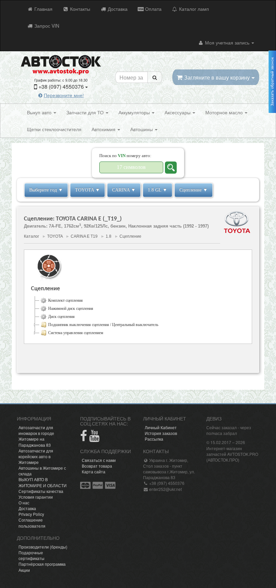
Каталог (31, 236)
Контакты (79, 8)
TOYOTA (55, 236)
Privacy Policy (31, 514)
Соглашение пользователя (32, 522)
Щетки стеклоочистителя (54, 129)
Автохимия (104, 129)
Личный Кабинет (161, 427)
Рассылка (154, 439)
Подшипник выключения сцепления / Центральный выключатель (103, 324)
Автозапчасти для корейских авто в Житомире (36, 456)
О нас (24, 502)
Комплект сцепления (65, 300)
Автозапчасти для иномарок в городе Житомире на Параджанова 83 (36, 435)
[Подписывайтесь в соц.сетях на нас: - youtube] (94, 438)
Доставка (117, 8)
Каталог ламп (193, 8)
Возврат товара (97, 466)
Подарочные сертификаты (31, 555)
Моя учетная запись (227, 42)
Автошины (142, 129)
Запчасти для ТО (85, 112)
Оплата (153, 8)
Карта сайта (93, 471)
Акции (24, 570)
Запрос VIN (46, 25)
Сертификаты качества (41, 491)
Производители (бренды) (43, 547)
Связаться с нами (99, 460)
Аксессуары (178, 112)
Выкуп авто (40, 112)
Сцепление (130, 236)
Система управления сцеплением (75, 332)
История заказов (161, 433)
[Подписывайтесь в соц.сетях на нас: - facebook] (83, 438)
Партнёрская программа (42, 564)
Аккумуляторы (134, 112)
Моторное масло (224, 112)
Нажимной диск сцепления (70, 308)
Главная (43, 8)
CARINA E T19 (84, 236)
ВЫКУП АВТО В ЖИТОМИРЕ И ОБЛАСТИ (43, 482)
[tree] (138, 316)
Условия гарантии (36, 497)
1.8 (108, 236)
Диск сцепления (61, 316)
